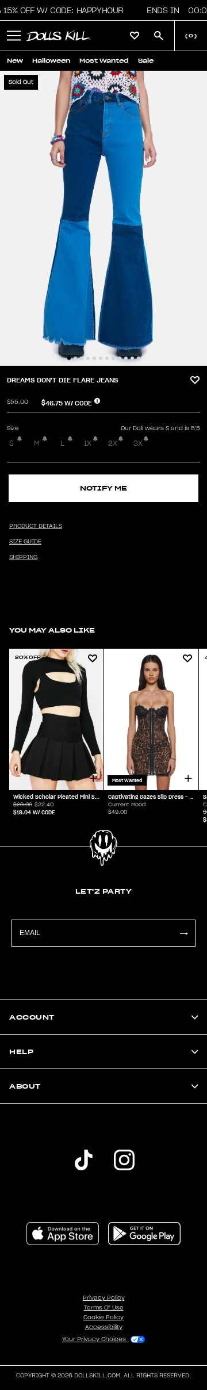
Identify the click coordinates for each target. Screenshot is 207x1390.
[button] (14, 36)
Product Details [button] (35, 526)
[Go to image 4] (88, 358)
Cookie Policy (103, 1317)
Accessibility (103, 1327)
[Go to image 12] (138, 358)
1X (87, 443)
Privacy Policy (104, 1298)
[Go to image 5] (94, 358)
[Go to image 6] (100, 358)
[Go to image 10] (126, 358)
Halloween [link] (51, 60)
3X (138, 443)
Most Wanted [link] (104, 60)
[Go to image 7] (107, 358)
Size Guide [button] (25, 542)
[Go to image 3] (81, 358)
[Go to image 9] (119, 358)
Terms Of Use (104, 1308)
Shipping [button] (23, 557)
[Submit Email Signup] (183, 933)
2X (112, 443)
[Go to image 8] (113, 358)
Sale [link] (146, 60)
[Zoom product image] (103, 218)
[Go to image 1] (69, 358)
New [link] (15, 60)
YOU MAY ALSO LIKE (52, 630)
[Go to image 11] (132, 358)
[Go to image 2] (75, 358)
